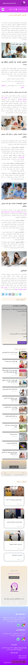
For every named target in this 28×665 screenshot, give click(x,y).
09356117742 (17, 573)
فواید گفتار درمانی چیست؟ (11, 361)
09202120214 (10, 573)
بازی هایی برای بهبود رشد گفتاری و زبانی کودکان (9, 453)
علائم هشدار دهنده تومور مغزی (10, 389)
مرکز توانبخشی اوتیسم (12, 443)
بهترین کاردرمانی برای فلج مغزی (9, 352)
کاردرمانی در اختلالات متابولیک (15, 544)
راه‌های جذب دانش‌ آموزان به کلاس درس (10, 408)
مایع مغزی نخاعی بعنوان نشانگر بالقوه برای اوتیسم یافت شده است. (9, 372)
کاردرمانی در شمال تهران (17, 555)
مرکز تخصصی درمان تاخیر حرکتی (11, 426)
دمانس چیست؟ (13, 434)
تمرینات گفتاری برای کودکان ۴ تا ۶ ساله (14, 500)
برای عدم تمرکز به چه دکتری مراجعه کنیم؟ (10, 399)
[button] (3, 9)
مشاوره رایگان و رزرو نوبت (14, 462)
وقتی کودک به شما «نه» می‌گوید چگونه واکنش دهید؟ (9, 381)
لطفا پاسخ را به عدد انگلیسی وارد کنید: (18, 334)
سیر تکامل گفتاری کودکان (11, 416)
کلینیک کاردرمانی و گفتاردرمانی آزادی (14, 522)
